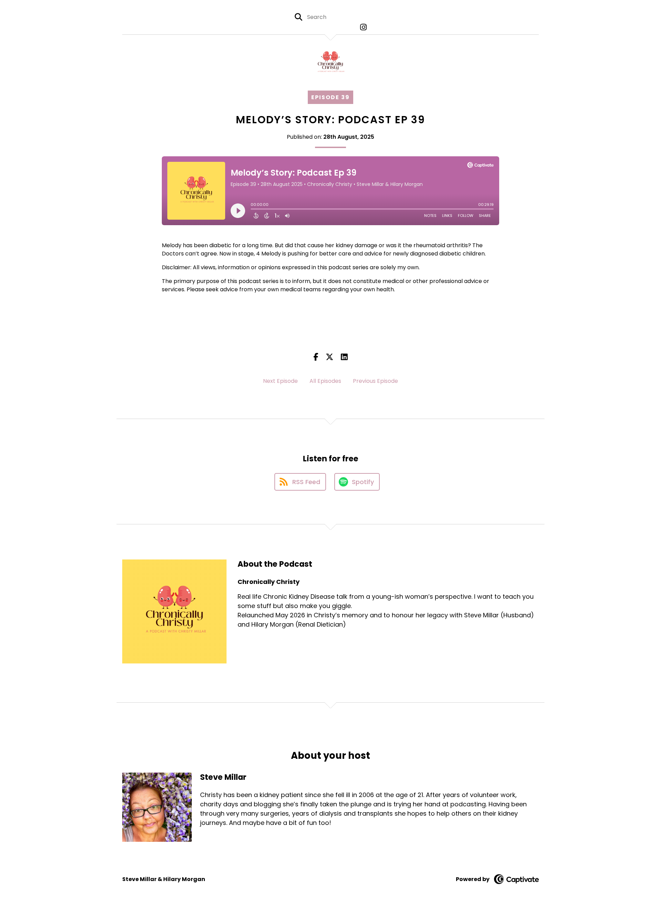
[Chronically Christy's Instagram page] (362, 27)
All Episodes (325, 381)
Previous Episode (375, 381)
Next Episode (280, 381)
